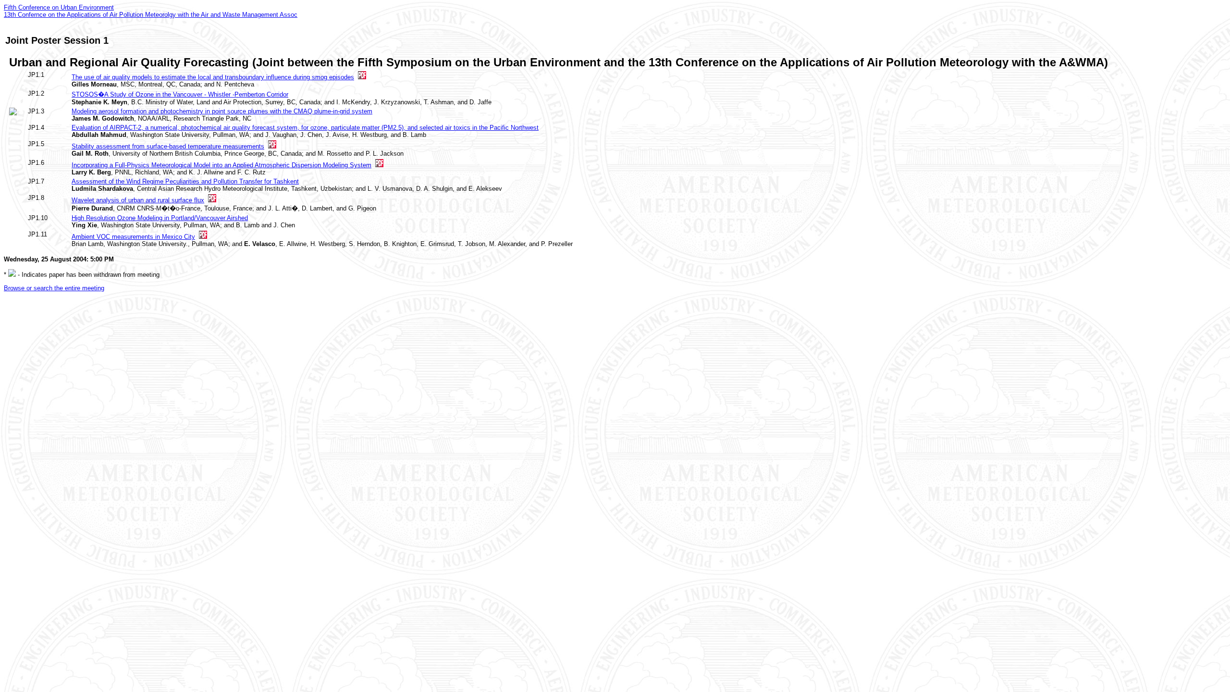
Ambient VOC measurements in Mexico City (133, 236)
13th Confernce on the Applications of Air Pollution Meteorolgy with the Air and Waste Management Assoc (150, 14)
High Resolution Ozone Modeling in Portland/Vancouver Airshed (160, 218)
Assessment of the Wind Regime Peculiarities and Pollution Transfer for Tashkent (185, 181)
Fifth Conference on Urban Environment (59, 7)
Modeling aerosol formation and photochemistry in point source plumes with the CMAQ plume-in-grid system (222, 111)
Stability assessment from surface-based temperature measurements (168, 146)
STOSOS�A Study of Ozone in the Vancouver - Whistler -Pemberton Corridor (180, 94)
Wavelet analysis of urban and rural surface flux (138, 200)
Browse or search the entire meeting (54, 288)
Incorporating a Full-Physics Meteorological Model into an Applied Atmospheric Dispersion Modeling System (221, 165)
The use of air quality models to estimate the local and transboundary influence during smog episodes (213, 77)
